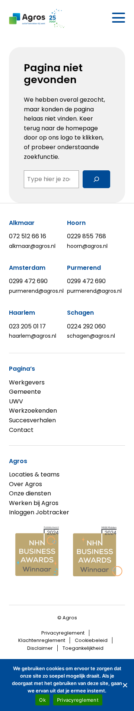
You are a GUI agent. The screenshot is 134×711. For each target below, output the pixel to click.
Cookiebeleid (91, 640)
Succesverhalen (32, 420)
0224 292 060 (86, 326)
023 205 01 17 (27, 326)
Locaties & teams (34, 474)
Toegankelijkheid (83, 648)
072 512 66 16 (27, 236)
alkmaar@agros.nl (32, 246)
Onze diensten (30, 493)
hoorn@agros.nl (87, 246)
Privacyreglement (62, 633)
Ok (42, 700)
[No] (124, 685)
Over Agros (25, 484)
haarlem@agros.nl (32, 336)
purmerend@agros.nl (36, 291)
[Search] (96, 179)
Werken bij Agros (33, 503)
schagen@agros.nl (91, 336)
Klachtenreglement (41, 640)
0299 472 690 (28, 281)
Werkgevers (27, 382)
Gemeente (25, 391)
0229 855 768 (86, 236)
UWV (16, 401)
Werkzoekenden (33, 410)
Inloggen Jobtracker (39, 512)
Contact (21, 430)
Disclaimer (40, 648)
